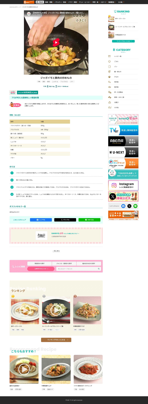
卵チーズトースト (120, 19)
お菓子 (116, 102)
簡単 (18, 330)
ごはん (116, 61)
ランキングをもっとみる (56, 340)
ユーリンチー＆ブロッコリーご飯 (125, 27)
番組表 (41, 2)
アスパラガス (64, 81)
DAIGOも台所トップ (15, 7)
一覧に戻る (56, 251)
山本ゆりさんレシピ (40, 269)
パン (115, 67)
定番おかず (50, 389)
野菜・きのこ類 (119, 97)
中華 (39, 81)
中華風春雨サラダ (120, 35)
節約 (44, 81)
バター (72, 81)
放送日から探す (40, 263)
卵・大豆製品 (118, 92)
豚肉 (48, 81)
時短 (22, 330)
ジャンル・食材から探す (64, 263)
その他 (116, 108)
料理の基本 (82, 330)
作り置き (50, 330)
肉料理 (116, 82)
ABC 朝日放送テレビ (29, 2)
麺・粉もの (117, 72)
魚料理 (116, 87)
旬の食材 (81, 389)
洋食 (13, 330)
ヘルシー (57, 330)
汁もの (116, 77)
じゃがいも (55, 81)
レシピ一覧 (117, 56)
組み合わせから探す (88, 263)
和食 (11, 389)
